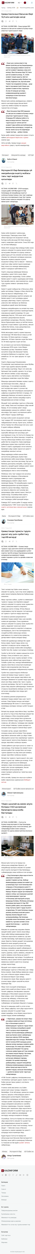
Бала (4, 516)
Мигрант (5, 155)
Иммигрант (6, 789)
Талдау (3, 1193)
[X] (16, 21)
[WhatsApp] (6, 21)
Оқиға (3, 1185)
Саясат (3, 1189)
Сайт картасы (5, 1235)
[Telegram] (9, 21)
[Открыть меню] (32, 2)
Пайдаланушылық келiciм (9, 1210)
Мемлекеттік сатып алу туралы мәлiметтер (15, 1224)
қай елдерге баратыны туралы (17, 137)
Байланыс (4, 1239)
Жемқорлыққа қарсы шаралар (11, 1221)
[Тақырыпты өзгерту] (26, 2)
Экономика (5, 1196)
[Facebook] (13, 21)
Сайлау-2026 (11, 7)
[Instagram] (2, 21)
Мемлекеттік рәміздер (8, 1217)
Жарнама (4, 1242)
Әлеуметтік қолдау (18, 155)
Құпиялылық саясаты (8, 1214)
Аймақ (4, 1151)
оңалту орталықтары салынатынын (14, 507)
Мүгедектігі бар (14, 516)
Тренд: (3, 7)
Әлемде (4, 1200)
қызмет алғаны (24, 1143)
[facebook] (13, 1175)
